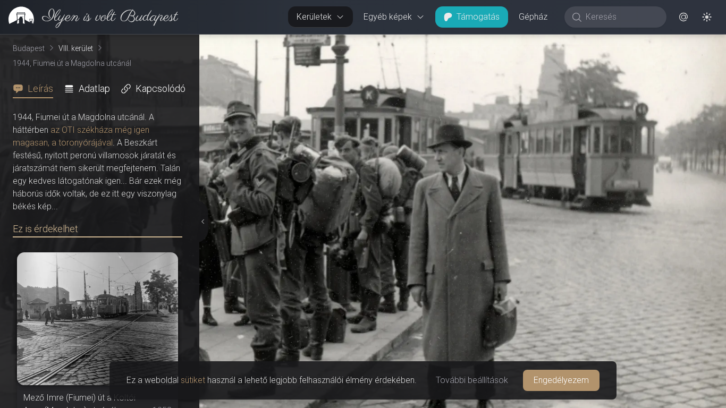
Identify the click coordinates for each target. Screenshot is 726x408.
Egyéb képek (388, 17)
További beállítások (472, 380)
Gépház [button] (533, 17)
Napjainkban (599, 43)
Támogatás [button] (478, 17)
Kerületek (314, 17)
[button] (683, 17)
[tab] (36, 88)
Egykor (522, 43)
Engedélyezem (561, 380)
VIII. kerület (75, 48)
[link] (89, 17)
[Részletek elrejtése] (202, 221)
